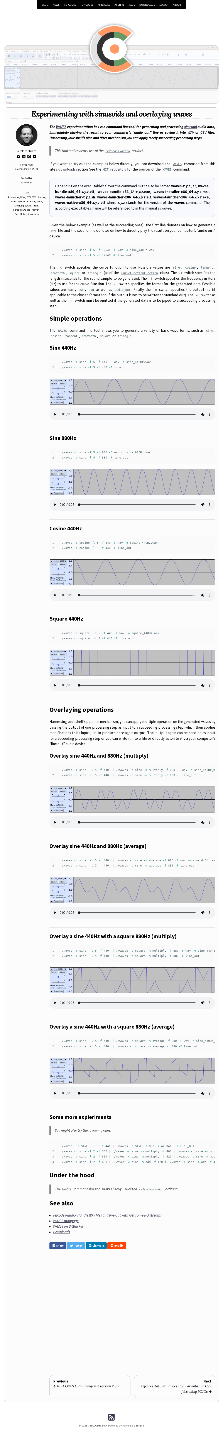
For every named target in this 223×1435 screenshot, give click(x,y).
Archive (119, 4)
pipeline (92, 721)
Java (39, 201)
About (177, 4)
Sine (13, 201)
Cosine (21, 201)
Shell (17, 205)
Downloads (147, 4)
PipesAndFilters (29, 205)
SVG (34, 197)
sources (145, 169)
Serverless (33, 214)
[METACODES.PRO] (111, 43)
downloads (67, 169)
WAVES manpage (66, 1220)
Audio (41, 197)
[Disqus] (132, 1311)
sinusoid (190, 126)
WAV (22, 197)
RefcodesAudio (21, 209)
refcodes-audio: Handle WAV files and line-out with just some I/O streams (107, 1215)
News (56, 4)
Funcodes (13, 197)
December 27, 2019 (26, 169)
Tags (132, 4)
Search (163, 4)
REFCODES (70, 4)
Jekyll (125, 1425)
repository (118, 169)
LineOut (30, 201)
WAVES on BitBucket (68, 1226)
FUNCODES (87, 4)
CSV (29, 197)
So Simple (138, 1425)
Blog (45, 4)
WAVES (61, 126)
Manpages (104, 4)
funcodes (26, 182)
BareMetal (20, 214)
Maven (35, 209)
